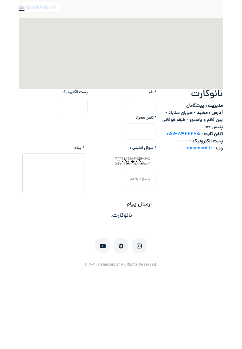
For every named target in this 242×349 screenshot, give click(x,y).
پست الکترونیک (75, 92)
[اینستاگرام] (139, 245)
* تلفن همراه (145, 118)
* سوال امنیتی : (143, 148)
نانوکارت (121, 215)
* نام (152, 92)
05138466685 (183, 134)
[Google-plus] (121, 245)
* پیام (79, 148)
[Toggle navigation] (24, 9)
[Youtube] (102, 245)
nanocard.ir (199, 148)
